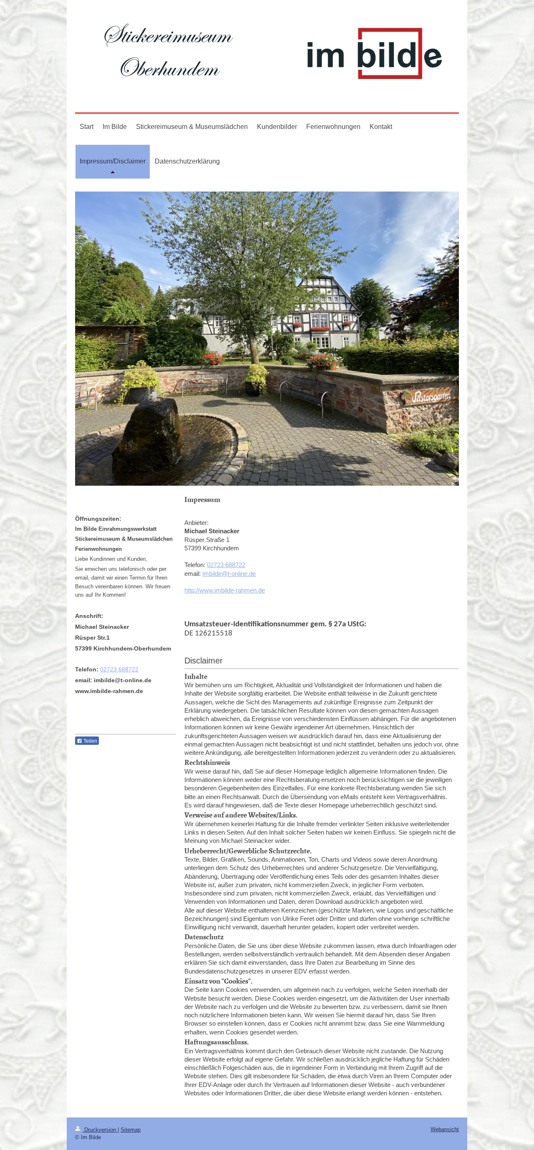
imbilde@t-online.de (229, 573)
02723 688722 (226, 564)
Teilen (89, 741)
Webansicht (445, 1129)
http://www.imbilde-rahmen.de (224, 590)
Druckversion (100, 1130)
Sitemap (131, 1130)
